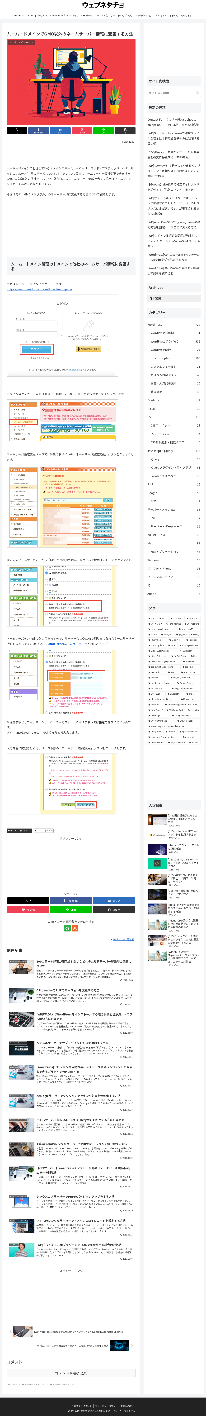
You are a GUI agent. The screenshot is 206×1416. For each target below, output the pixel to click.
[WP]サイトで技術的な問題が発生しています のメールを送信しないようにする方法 (173, 240)
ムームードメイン (45, 830)
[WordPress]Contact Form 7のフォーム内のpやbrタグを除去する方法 (173, 257)
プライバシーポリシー (106, 1405)
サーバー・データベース (20, 830)
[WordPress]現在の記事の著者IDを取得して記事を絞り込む (173, 270)
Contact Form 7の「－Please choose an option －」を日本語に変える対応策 (173, 122)
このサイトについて (81, 1405)
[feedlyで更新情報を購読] (67, 928)
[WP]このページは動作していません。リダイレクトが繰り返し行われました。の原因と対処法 (173, 170)
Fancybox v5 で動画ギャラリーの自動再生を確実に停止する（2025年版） (173, 154)
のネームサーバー (65, 644)
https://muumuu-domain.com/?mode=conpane (39, 289)
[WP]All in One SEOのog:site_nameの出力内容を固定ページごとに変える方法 (173, 224)
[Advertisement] (71, 153)
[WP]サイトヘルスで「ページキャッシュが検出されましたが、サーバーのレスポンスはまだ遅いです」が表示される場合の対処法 (173, 206)
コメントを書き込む (71, 1373)
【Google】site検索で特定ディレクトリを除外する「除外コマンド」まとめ (173, 186)
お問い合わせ (128, 1405)
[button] (125, 130)
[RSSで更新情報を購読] (75, 928)
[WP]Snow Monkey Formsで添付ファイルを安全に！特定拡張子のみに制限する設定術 (173, 138)
